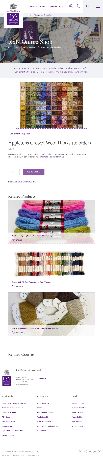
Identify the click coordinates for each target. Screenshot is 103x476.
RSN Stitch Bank (8, 421)
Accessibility (77, 417)
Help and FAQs (8, 435)
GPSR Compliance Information (22, 181)
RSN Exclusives (34, 68)
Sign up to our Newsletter (12, 431)
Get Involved (7, 426)
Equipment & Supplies (25, 72)
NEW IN (22, 68)
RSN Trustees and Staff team (48, 426)
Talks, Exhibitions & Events (12, 408)
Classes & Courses (37, 6)
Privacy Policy (77, 412)
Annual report (77, 426)
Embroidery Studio (9, 412)
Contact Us (43, 378)
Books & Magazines (45, 72)
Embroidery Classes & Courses (14, 403)
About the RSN (43, 403)
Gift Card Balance (44, 421)
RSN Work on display (45, 412)
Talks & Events (56, 6)
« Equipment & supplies (19, 134)
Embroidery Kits (73, 68)
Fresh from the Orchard (53, 68)
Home (31, 15)
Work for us (41, 431)
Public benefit (42, 417)
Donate (40, 408)
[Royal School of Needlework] (13, 14)
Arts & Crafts (81, 72)
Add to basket (34, 172)
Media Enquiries (78, 403)
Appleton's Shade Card (46, 157)
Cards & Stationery (64, 72)
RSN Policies (77, 421)
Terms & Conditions (79, 408)
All (15, 68)
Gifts (85, 68)
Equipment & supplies (43, 15)
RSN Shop (6, 417)
